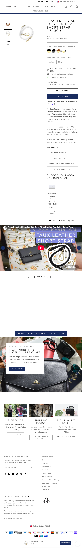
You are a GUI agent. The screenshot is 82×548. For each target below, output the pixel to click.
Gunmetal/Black (54, 51)
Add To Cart (52, 212)
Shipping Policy (47, 476)
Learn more (17, 368)
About (53, 6)
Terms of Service (47, 486)
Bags (28, 6)
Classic (60, 62)
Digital (46, 6)
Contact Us (45, 489)
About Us (45, 463)
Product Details (62, 159)
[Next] (79, 248)
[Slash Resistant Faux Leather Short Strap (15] (8, 314)
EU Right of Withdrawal (49, 483)
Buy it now (62, 97)
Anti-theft (36, 6)
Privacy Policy (46, 473)
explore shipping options (41, 437)
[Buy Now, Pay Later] (66, 410)
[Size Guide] (15, 410)
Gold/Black (49, 51)
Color (59, 46)
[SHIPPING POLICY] (41, 410)
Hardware (58, 57)
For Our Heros (46, 470)
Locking (51, 62)
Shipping (49, 39)
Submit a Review (47, 456)
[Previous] (3, 248)
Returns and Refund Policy (50, 480)
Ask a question (62, 169)
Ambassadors (46, 466)
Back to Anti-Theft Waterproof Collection (42, 333)
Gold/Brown (59, 51)
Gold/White (63, 51)
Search (44, 460)
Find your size (15, 434)
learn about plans (66, 436)
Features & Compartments (62, 164)
